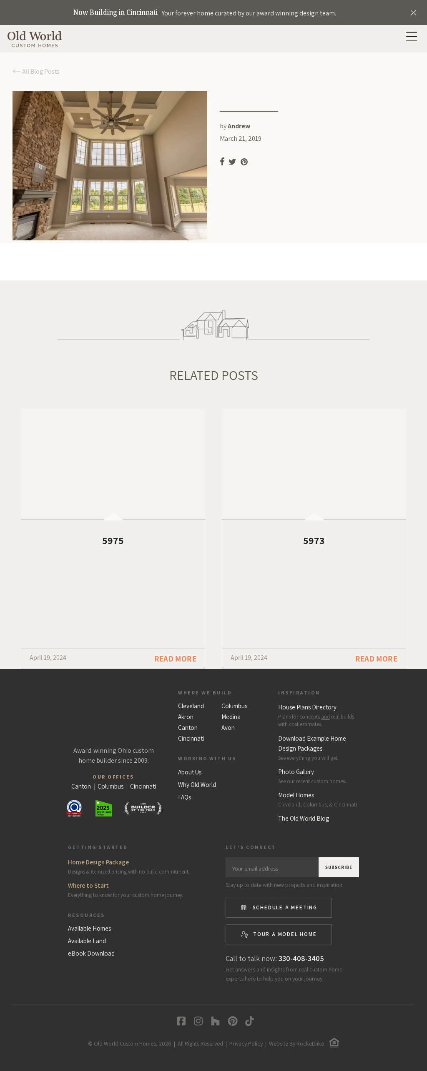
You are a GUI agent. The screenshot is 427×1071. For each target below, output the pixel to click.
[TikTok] (248, 1021)
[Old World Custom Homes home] (113, 713)
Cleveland (191, 706)
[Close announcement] (413, 12)
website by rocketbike (296, 1043)
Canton (188, 727)
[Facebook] (179, 1021)
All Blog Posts (40, 71)
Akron (185, 717)
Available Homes (89, 928)
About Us (189, 772)
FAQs (184, 797)
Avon (228, 727)
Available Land (87, 941)
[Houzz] (213, 1021)
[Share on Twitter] (232, 163)
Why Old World (197, 785)
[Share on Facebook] (222, 163)
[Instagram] (196, 1021)
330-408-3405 (301, 958)
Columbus (234, 706)
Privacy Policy (246, 1043)
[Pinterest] (230, 1021)
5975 (113, 540)
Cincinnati (191, 738)
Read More (175, 659)
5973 (314, 540)
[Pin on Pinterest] (245, 163)
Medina (231, 717)
